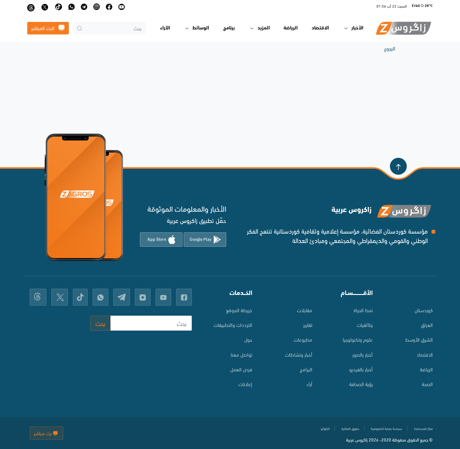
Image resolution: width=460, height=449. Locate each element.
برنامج (229, 28)
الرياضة (291, 28)
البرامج (306, 369)
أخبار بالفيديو (361, 369)
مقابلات (304, 309)
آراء (309, 383)
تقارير (307, 324)
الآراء (165, 28)
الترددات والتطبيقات (233, 324)
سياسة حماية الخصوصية (386, 428)
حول (248, 339)
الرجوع (389, 48)
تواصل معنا (241, 354)
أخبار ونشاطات (298, 354)
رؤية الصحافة (361, 383)
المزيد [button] (264, 28)
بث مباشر (43, 432)
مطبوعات (303, 339)
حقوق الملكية (350, 428)
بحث (100, 323)
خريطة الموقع (239, 309)
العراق (427, 324)
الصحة (427, 383)
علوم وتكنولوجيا (358, 339)
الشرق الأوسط (419, 339)
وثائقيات (365, 324)
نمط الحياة (363, 309)
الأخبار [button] (357, 28)
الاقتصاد (320, 28)
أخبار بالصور (362, 354)
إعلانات (245, 383)
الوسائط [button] (200, 28)
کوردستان (424, 309)
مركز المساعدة (423, 428)
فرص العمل (241, 369)
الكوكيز (325, 428)
